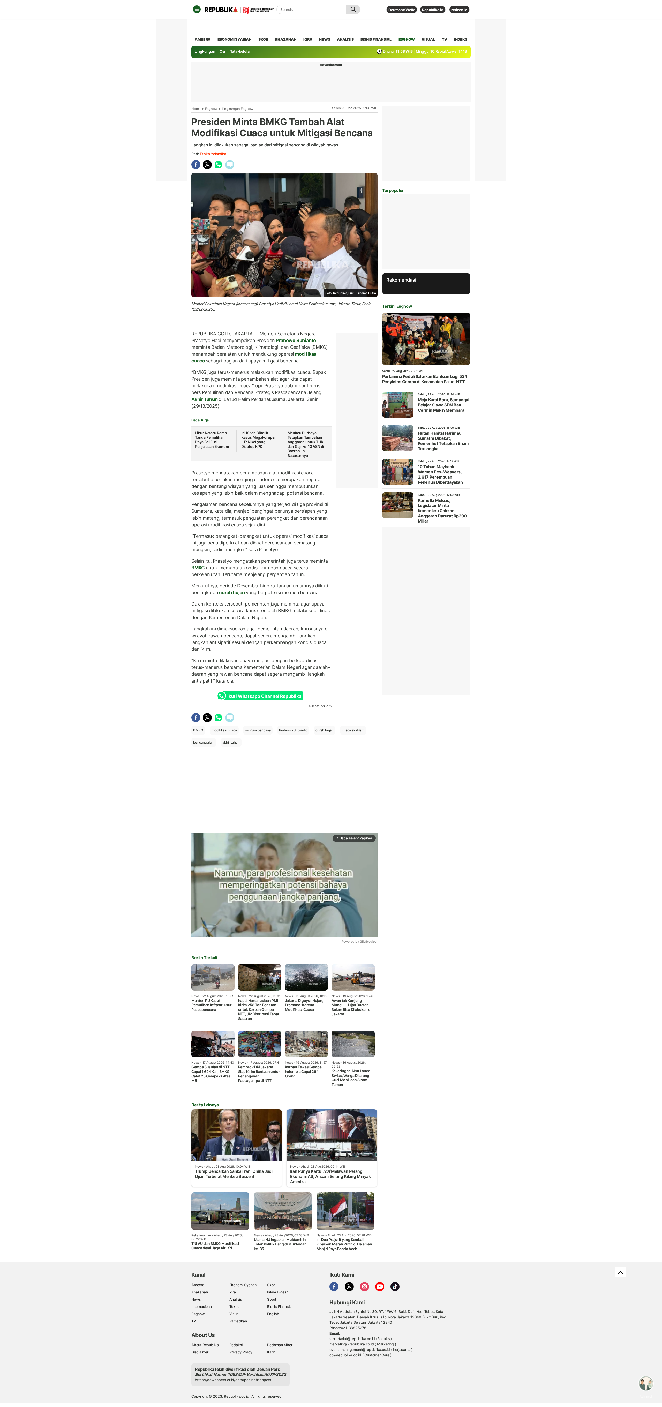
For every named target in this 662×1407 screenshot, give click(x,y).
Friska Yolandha (213, 154)
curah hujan (232, 592)
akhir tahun (231, 742)
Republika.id (432, 9)
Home (196, 109)
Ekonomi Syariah (234, 39)
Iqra (232, 1292)
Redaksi (236, 1345)
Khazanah (199, 1292)
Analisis (235, 1299)
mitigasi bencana (258, 730)
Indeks (460, 39)
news (324, 39)
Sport (271, 1299)
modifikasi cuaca (224, 730)
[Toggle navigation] (196, 9)
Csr (223, 51)
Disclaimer (199, 1352)
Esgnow (211, 109)
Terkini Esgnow (397, 306)
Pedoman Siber (279, 1345)
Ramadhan (238, 1321)
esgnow (406, 39)
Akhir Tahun (205, 399)
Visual (234, 1314)
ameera (202, 39)
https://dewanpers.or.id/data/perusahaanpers (233, 1380)
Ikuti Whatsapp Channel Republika (264, 696)
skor (263, 39)
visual (428, 39)
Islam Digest (277, 1292)
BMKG (198, 567)
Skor (271, 1285)
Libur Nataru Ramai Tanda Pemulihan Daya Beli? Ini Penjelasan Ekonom (212, 439)
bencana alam (203, 742)
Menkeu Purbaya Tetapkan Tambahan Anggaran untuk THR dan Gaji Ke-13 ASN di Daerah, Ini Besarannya (306, 444)
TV (444, 39)
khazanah (285, 39)
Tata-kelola (240, 51)
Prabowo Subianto (295, 340)
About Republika (205, 1345)
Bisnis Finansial (376, 39)
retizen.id (459, 9)
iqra (307, 39)
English (273, 1314)
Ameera (197, 1285)
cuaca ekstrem (353, 730)
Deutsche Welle (401, 9)
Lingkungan (205, 51)
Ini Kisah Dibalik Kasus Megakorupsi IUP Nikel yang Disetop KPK (258, 439)
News (196, 1299)
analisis (345, 39)
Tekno (234, 1306)
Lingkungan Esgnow (237, 109)
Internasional (201, 1306)
